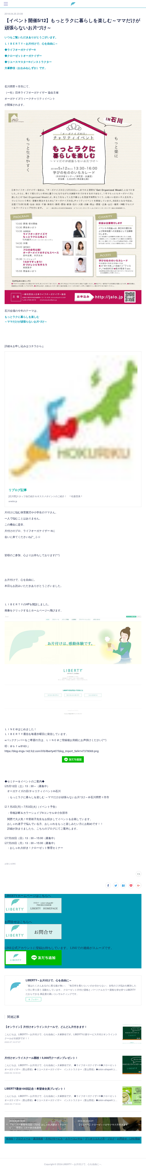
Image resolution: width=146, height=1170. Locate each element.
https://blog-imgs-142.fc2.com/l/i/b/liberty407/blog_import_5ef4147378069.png (52, 751)
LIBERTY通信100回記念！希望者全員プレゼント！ (35, 1088)
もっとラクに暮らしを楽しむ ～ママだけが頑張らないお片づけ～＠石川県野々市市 (59, 797)
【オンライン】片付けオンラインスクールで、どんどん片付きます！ (46, 1027)
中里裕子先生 (34, 819)
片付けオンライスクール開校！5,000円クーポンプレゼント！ (41, 1058)
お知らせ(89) (10, 863)
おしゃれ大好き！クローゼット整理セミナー (36, 848)
